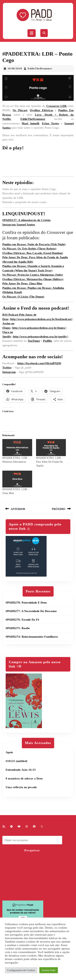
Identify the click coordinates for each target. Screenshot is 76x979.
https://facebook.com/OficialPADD (39, 363)
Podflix (47, 340)
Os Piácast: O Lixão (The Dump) (23, 296)
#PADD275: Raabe (18, 628)
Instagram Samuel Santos (18, 224)
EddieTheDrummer (40, 68)
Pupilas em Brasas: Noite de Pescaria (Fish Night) (33, 244)
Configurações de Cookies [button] (21, 970)
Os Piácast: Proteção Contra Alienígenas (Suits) (32, 274)
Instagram (9, 372)
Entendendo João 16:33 (21, 769)
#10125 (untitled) (16, 761)
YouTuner (34, 340)
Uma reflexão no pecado (21, 787)
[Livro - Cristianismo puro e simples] (24, 700)
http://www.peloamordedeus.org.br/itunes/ (39, 327)
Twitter (7, 367)
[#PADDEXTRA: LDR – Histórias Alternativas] (17, 447)
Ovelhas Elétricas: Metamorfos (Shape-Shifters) (32, 279)
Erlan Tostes (50, 123)
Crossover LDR (56, 106)
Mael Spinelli (30, 123)
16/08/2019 (15, 68)
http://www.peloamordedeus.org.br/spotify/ (40, 336)
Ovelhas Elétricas (41, 110)
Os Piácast (20, 110)
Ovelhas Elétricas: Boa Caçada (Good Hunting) (32, 253)
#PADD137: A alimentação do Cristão (26, 220)
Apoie (9, 752)
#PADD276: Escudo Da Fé (22, 619)
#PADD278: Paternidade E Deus (26, 602)
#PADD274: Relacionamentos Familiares (32, 636)
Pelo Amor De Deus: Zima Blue (22, 283)
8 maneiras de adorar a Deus (24, 778)
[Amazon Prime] (26, 555)
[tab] (31, 33)
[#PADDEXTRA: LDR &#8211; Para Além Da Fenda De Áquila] (51, 447)
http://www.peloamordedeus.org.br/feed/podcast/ (41, 319)
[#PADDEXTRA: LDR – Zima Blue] (17, 479)
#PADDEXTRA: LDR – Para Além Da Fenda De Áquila (49, 461)
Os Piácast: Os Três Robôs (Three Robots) (29, 248)
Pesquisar (32, 850)
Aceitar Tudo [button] (49, 970)
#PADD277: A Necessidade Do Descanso (31, 611)
